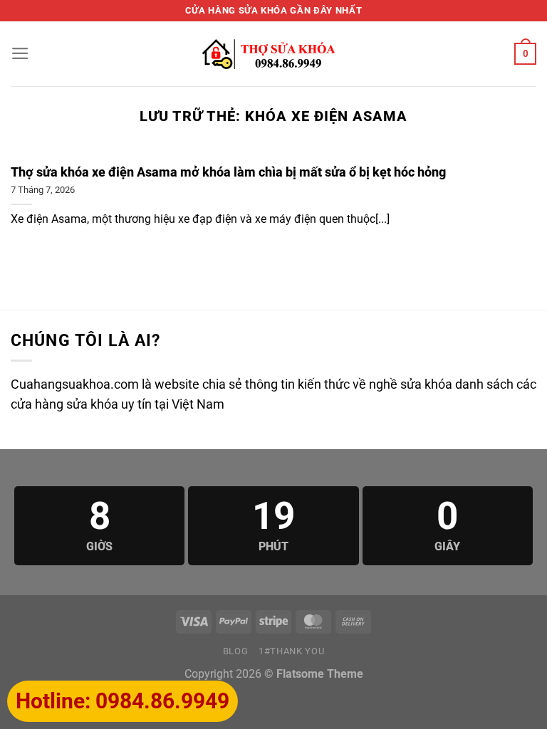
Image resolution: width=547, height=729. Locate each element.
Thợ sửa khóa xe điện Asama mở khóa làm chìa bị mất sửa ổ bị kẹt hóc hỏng (228, 171)
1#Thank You (291, 651)
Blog (236, 651)
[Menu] (20, 53)
